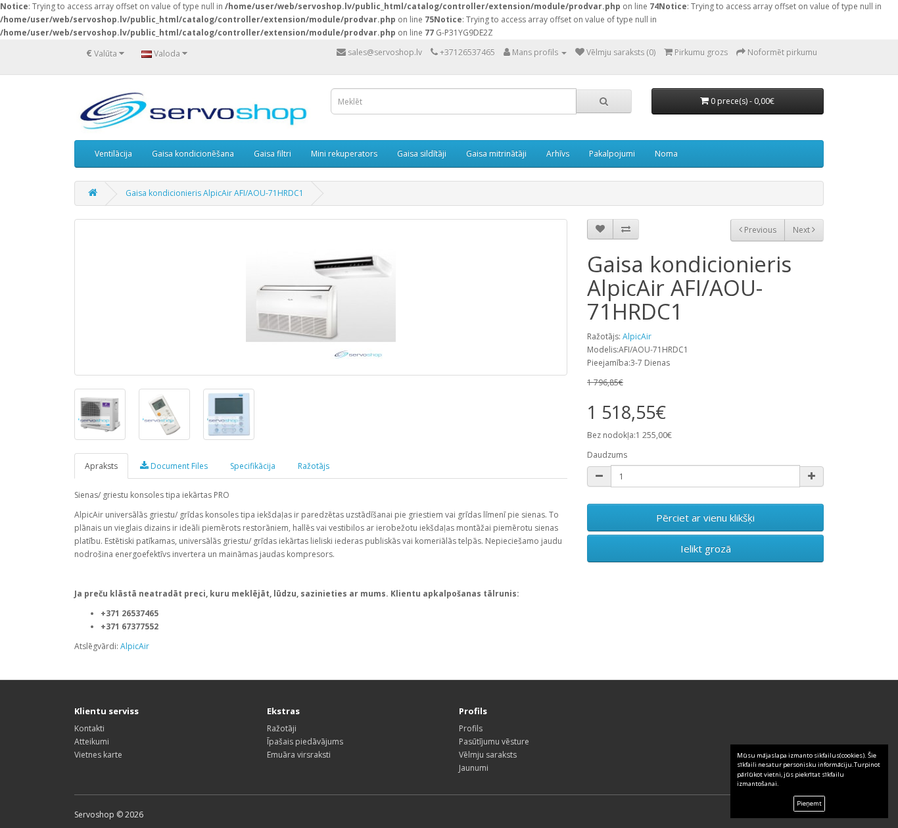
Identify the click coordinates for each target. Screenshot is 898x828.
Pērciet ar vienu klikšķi (705, 517)
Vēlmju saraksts (488, 754)
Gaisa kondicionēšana (193, 153)
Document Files (178, 466)
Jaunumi (473, 767)
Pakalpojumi (612, 153)
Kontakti (89, 728)
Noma (666, 153)
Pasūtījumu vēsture (494, 741)
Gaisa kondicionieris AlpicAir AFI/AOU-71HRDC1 (215, 193)
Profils (471, 728)
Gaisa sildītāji (421, 153)
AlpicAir (637, 336)
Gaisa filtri (272, 153)
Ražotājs (313, 466)
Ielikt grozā (705, 548)
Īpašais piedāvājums (305, 741)
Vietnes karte (98, 754)
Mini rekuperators (344, 153)
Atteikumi (91, 741)
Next (802, 229)
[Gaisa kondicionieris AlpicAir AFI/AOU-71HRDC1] (320, 297)
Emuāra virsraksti (299, 754)
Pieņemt (809, 803)
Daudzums (607, 454)
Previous (759, 229)
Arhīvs (557, 153)
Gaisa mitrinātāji (496, 153)
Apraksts (101, 466)
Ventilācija (113, 153)
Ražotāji (281, 728)
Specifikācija (252, 466)
